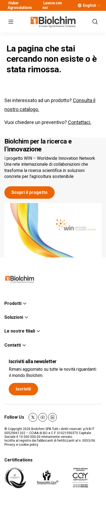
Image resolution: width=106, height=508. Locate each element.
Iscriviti (23, 389)
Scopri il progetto (29, 192)
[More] (99, 5)
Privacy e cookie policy (21, 445)
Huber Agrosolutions (20, 5)
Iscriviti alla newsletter (33, 361)
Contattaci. (79, 122)
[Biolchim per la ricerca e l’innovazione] (53, 230)
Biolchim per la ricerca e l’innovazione (38, 145)
